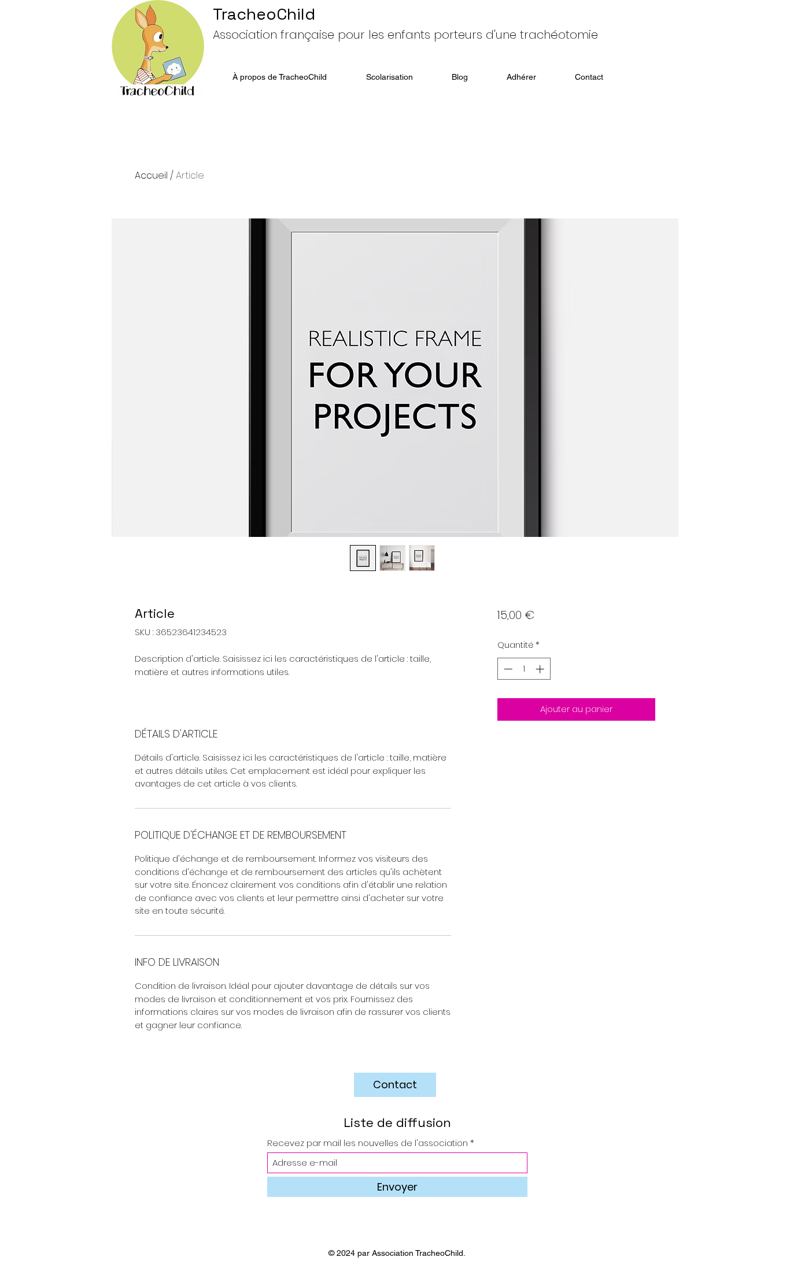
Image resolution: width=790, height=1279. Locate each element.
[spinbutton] (523, 669)
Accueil (151, 175)
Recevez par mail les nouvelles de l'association (367, 1143)
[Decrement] (507, 669)
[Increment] (541, 669)
